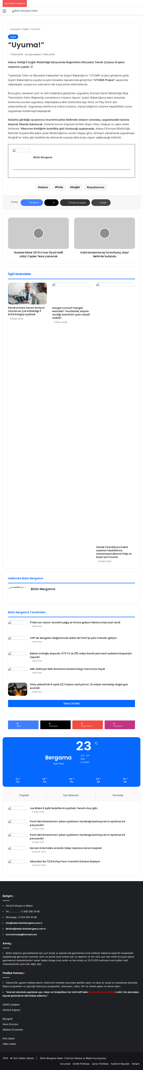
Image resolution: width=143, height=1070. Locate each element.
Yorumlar (117, 795)
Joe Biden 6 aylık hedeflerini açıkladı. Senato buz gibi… (64, 808)
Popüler (24, 795)
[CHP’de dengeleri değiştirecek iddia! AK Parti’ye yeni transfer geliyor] (17, 642)
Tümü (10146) (71, 703)
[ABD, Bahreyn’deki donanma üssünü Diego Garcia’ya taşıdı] (17, 673)
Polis (60, 187)
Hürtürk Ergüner (11, 1010)
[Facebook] (14, 175)
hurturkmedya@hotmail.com (21, 934)
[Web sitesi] (33, 595)
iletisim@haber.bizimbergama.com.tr (26, 928)
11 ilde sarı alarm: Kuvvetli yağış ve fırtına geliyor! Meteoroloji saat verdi (75, 622)
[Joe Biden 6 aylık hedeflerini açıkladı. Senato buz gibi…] (17, 811)
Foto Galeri (9, 1038)
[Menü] (4, 12)
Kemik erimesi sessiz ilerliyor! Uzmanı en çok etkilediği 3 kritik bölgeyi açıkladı (26, 311)
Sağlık (25, 29)
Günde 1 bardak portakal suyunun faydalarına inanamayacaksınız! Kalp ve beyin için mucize (114, 552)
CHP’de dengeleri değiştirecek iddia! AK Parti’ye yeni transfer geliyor (73, 638)
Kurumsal (65, 1063)
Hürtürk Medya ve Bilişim (78, 1058)
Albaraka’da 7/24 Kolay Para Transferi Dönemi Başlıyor (65, 861)
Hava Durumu (10, 1024)
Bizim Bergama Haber (52, 1058)
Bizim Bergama (43, 589)
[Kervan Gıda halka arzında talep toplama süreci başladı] (17, 851)
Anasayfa (15, 29)
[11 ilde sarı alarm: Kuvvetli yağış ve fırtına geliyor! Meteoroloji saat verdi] (17, 627)
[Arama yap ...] (138, 12)
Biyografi (8, 1018)
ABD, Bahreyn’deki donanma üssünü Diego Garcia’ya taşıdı (67, 669)
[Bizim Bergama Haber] (25, 11)
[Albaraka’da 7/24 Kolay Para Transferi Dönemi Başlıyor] (17, 865)
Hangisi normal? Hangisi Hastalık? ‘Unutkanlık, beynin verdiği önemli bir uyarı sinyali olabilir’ (71, 313)
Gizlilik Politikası (81, 1063)
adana (44, 187)
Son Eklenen (71, 795)
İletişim (136, 1063)
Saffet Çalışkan (11, 1004)
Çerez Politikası (100, 1063)
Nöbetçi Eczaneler (13, 1029)
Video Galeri (9, 1043)
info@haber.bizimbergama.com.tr (24, 923)
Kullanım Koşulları (120, 1063)
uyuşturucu (96, 187)
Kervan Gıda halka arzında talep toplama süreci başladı (66, 848)
